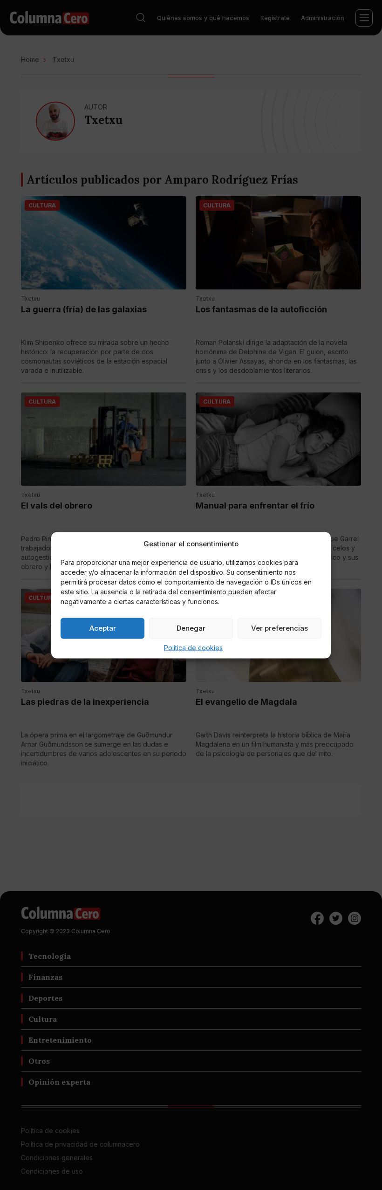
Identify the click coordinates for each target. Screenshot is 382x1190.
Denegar (191, 628)
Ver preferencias (279, 628)
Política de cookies (193, 647)
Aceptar (102, 628)
